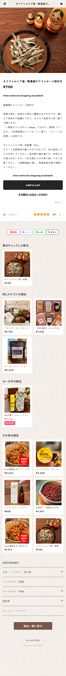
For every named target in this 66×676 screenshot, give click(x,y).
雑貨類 (6, 601)
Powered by (29, 645)
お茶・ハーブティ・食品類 (17, 572)
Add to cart (33, 185)
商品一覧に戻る (33, 626)
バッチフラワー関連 (13, 581)
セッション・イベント (14, 610)
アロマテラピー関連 (13, 591)
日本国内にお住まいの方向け (33, 194)
